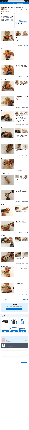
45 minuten (3, 11)
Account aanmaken (20, 3)
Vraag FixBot (20, 45)
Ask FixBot (25, 299)
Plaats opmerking (24, 362)
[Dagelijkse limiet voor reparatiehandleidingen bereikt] (25, 340)
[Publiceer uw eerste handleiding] (26, 340)
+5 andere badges (25, 341)
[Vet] (2, 356)
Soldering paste (20, 23)
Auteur (3, 337)
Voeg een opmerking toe (24, 297)
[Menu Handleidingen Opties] (27, 5)
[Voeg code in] (4, 356)
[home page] (4, 1)
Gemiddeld (7, 11)
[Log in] (28, 1)
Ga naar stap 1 (7, 13)
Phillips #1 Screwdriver (21, 17)
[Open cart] (26, 1)
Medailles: (26, 338)
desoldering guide (6, 19)
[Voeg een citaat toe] (6, 356)
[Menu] (1, 1)
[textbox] (14, 359)
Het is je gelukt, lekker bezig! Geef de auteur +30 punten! (15, 309)
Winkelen (2, 316)
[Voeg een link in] (5, 356)
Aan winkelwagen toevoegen (23, 21)
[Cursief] (3, 356)
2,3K (22, 9)
